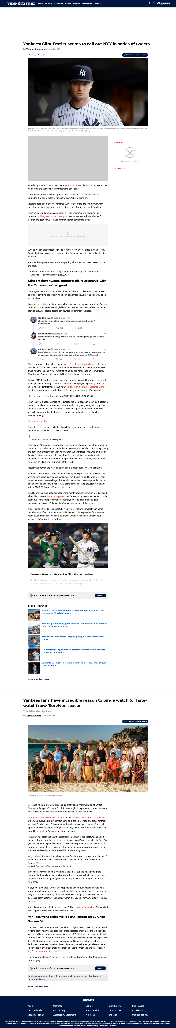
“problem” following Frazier (83, 364)
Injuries (76, 4)
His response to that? (38, 421)
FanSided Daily (35, 1010)
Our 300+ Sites (116, 1006)
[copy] (43, 54)
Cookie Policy (138, 1010)
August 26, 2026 (63, 866)
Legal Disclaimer (36, 1015)
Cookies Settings (140, 1015)
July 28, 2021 (60, 439)
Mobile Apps (138, 1006)
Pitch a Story (59, 1010)
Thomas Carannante (36, 49)
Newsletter (87, 4)
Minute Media (15, 1021)
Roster (68, 4)
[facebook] (149, 3)
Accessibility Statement (64, 1015)
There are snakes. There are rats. (44, 817)
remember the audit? (48, 951)
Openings (57, 1006)
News (40, 4)
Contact (89, 1006)
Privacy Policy (92, 1010)
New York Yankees (74, 185)
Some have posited (56, 496)
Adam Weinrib (33, 716)
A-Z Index (90, 1015)
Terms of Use (115, 1010)
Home (30, 679)
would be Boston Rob (85, 907)
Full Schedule (120, 168)
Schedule (58, 4)
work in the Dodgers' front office (88, 817)
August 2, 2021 (62, 274)
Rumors (48, 4)
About (30, 1006)
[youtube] (158, 3)
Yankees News (42, 679)
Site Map (113, 1015)
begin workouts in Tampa (53, 216)
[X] (154, 3)
